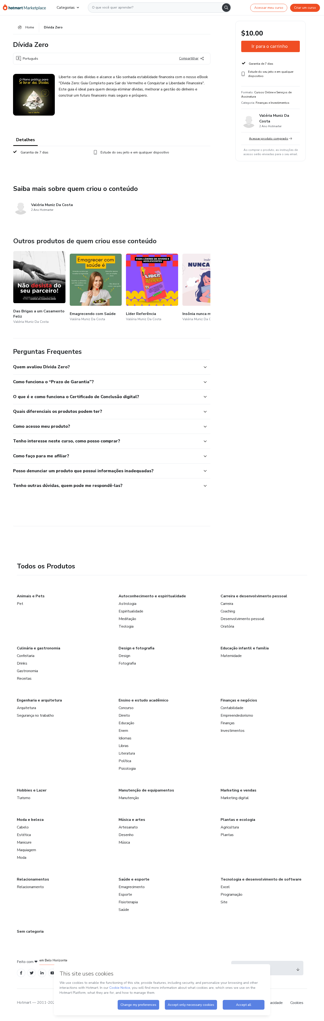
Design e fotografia (136, 648)
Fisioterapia (128, 902)
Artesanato (128, 827)
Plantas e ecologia (238, 819)
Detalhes (25, 140)
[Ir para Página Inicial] (26, 7)
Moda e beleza (30, 819)
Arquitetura (26, 708)
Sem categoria (30, 931)
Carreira (227, 603)
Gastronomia (27, 671)
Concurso (126, 708)
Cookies (296, 1002)
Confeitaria (25, 655)
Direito (124, 715)
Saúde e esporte (134, 879)
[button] (106, 367)
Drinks (22, 663)
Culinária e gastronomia (38, 648)
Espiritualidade (131, 611)
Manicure (24, 842)
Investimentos (233, 730)
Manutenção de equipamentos (146, 790)
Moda (21, 857)
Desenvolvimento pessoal (242, 618)
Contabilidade (232, 708)
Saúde (124, 909)
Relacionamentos (33, 879)
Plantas (227, 834)
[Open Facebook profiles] (21, 973)
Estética (24, 834)
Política (125, 761)
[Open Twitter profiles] (31, 973)
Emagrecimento (132, 887)
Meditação (127, 618)
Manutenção (129, 798)
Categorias (66, 7)
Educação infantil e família (245, 648)
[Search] (226, 7)
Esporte (125, 894)
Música (124, 842)
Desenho (126, 834)
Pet (20, 603)
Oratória (227, 626)
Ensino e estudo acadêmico (143, 700)
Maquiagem (26, 850)
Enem (123, 730)
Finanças (228, 723)
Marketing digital (235, 798)
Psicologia (127, 768)
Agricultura (230, 827)
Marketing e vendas (238, 790)
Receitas (24, 678)
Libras (124, 745)
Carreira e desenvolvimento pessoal (254, 596)
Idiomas (125, 738)
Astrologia (127, 603)
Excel (225, 887)
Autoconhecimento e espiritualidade (152, 596)
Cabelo (23, 827)
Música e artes (132, 819)
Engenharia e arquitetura (39, 700)
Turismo (23, 798)
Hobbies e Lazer (31, 790)
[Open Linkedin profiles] (42, 973)
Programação (231, 894)
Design (124, 655)
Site (224, 902)
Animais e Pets (31, 596)
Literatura (127, 753)
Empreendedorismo (237, 715)
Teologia (126, 626)
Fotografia (127, 663)
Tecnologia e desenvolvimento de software (261, 879)
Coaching (228, 611)
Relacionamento (30, 887)
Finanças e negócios (239, 700)
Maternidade (231, 655)
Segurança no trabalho (35, 715)
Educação (126, 723)
